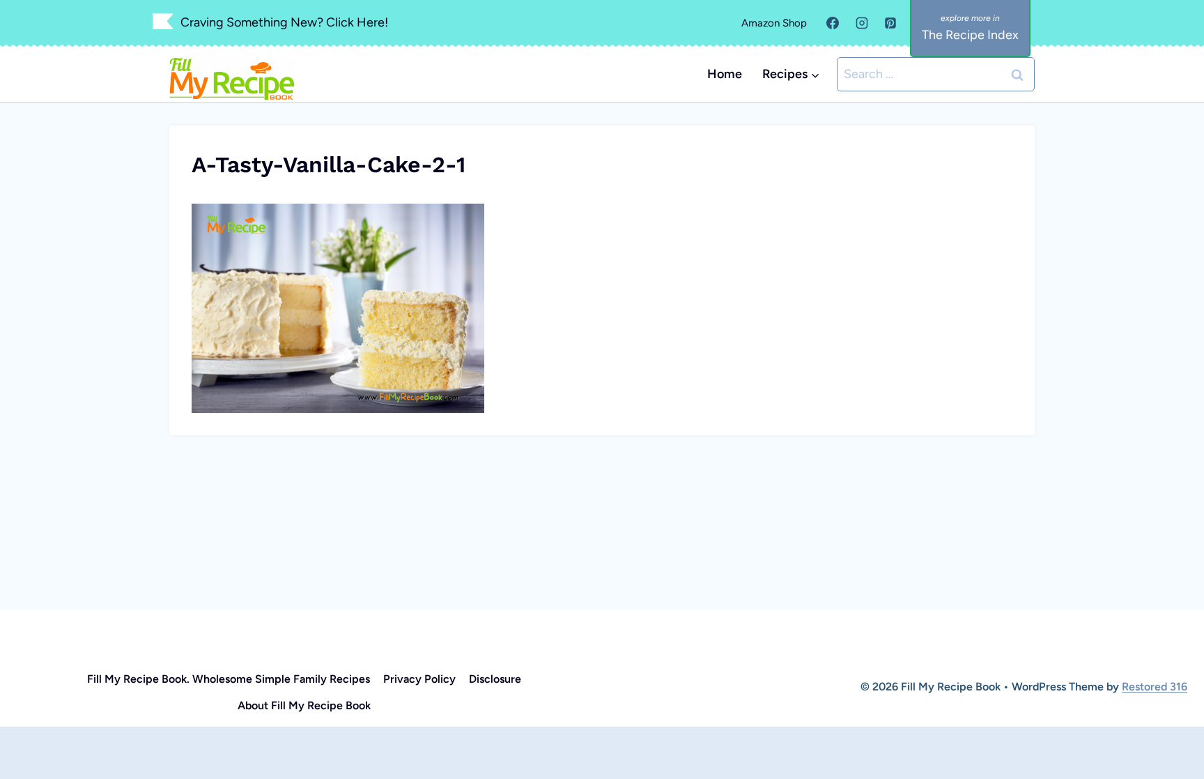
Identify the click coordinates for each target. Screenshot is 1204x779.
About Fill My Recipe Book (304, 705)
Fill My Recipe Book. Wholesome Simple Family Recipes (228, 679)
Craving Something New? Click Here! (284, 22)
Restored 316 (1154, 686)
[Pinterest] (890, 23)
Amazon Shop (774, 23)
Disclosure (495, 679)
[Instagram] (861, 23)
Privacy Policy (419, 679)
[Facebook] (832, 23)
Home (724, 74)
